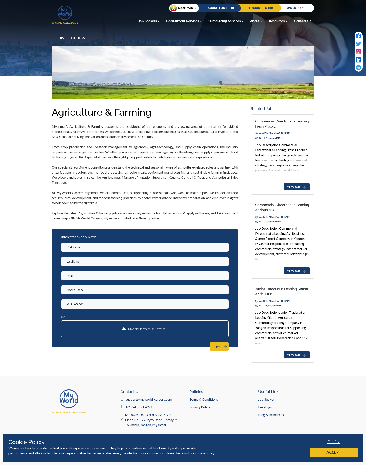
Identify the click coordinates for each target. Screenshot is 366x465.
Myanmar (185, 8)
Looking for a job (219, 8)
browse (161, 328)
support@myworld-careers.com (149, 399)
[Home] (65, 15)
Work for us (297, 8)
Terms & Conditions (203, 399)
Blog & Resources (271, 414)
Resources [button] (277, 21)
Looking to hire (261, 8)
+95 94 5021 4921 (139, 407)
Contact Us (302, 21)
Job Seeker (266, 399)
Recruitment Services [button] (182, 21)
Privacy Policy (199, 407)
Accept (333, 452)
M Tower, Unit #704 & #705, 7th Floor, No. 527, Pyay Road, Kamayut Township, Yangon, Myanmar (151, 419)
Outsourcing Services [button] (224, 21)
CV (63, 317)
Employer (265, 407)
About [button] (254, 21)
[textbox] (145, 247)
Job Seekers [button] (147, 21)
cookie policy (204, 453)
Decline (333, 441)
